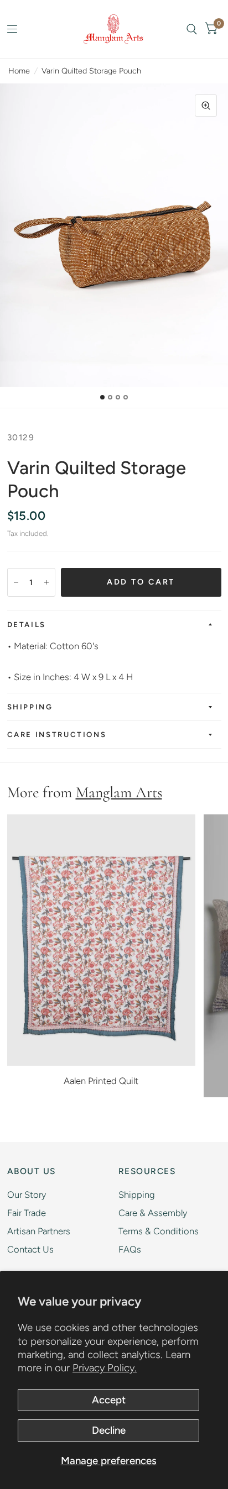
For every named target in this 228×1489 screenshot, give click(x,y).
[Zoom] (206, 105)
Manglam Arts (119, 792)
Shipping (30, 706)
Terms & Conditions (158, 1231)
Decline (109, 1430)
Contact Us (30, 1249)
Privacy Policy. (104, 1367)
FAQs (129, 1249)
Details (26, 624)
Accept (109, 1399)
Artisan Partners (38, 1231)
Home (19, 71)
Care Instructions (57, 734)
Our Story (26, 1194)
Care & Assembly (152, 1212)
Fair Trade (26, 1212)
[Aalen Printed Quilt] (101, 939)
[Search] (192, 29)
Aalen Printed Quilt (101, 1080)
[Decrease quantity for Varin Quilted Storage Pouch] (16, 582)
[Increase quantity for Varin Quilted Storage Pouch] (46, 582)
